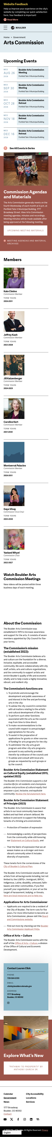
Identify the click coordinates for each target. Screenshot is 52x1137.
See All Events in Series (22, 148)
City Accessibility (35, 1093)
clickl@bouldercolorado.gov (19, 986)
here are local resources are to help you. (23, 895)
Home (7, 37)
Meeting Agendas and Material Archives (26, 242)
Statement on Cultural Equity (25, 840)
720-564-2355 (13, 978)
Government (19, 37)
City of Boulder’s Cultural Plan (18, 866)
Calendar (8, 1093)
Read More (12, 19)
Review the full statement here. (31, 793)
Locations (31, 1097)
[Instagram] (8, 1002)
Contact (8, 1113)
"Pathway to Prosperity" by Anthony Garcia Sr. (26, 1068)
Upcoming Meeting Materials (25, 230)
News (6, 1101)
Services (30, 1101)
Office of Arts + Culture (26, 943)
